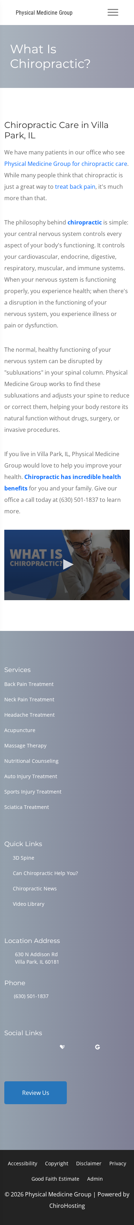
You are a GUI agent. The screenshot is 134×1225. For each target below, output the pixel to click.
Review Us (35, 1093)
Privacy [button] (117, 1163)
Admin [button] (95, 1178)
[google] (7, 1047)
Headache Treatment (29, 714)
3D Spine (23, 857)
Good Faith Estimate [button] (55, 1178)
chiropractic (85, 222)
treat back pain (75, 187)
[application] (67, 565)
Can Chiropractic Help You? (45, 873)
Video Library (28, 903)
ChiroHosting (67, 1206)
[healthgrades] (62, 1047)
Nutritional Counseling (31, 760)
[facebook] (26, 1047)
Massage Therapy (25, 745)
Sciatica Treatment (26, 807)
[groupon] (97, 1047)
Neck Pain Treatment (29, 699)
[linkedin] (80, 1047)
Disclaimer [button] (88, 1163)
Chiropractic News (35, 888)
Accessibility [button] (22, 1163)
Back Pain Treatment (29, 684)
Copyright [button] (56, 1163)
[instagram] (44, 1047)
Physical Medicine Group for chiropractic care (65, 164)
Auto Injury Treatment (30, 776)
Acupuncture (19, 730)
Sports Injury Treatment (32, 791)
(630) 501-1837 (31, 996)
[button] (67, 564)
